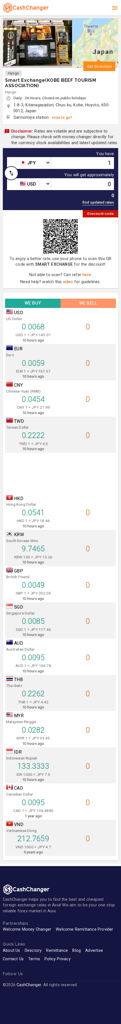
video (68, 281)
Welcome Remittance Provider (84, 929)
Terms (34, 959)
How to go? (62, 117)
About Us (11, 950)
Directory (33, 950)
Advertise (94, 950)
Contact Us (13, 959)
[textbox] (29, 163)
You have (105, 154)
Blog (76, 950)
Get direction (99, 66)
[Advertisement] (60, 472)
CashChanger (29, 985)
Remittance (57, 950)
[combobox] (29, 163)
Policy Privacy (57, 959)
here (86, 274)
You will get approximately (89, 175)
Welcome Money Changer (27, 929)
